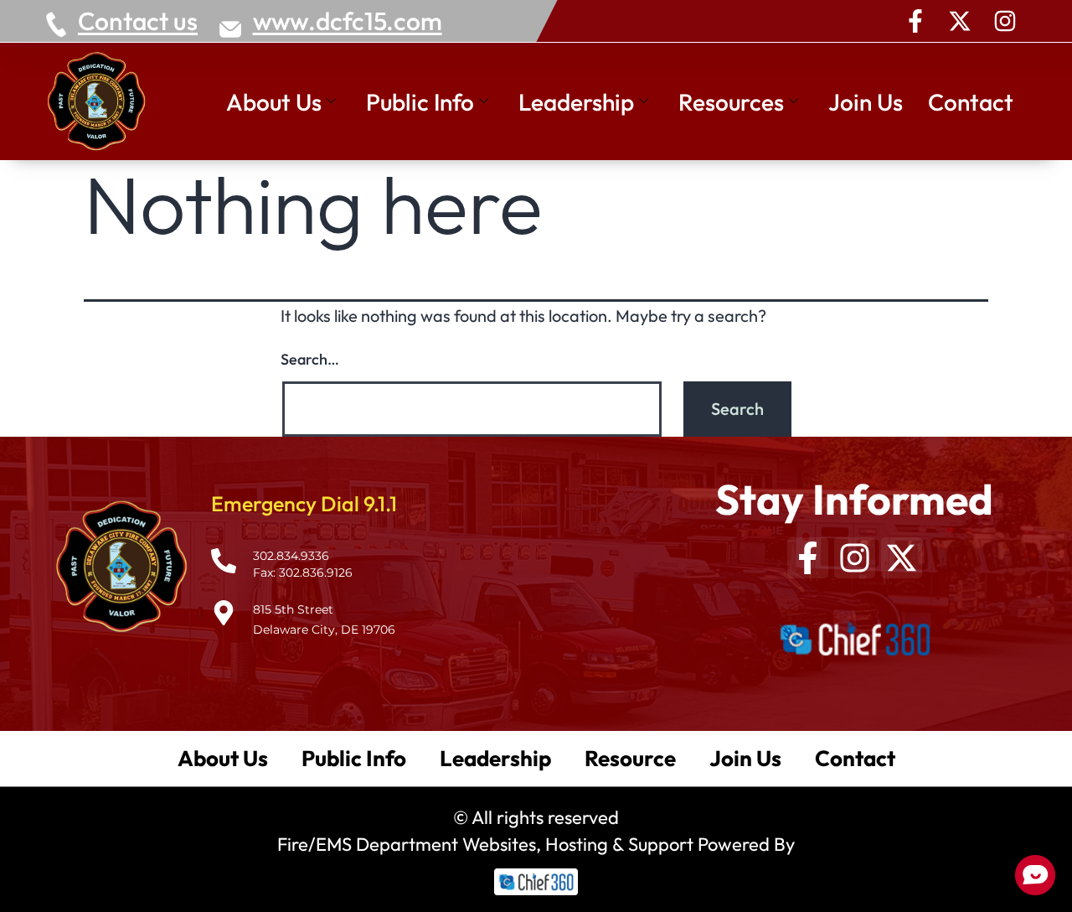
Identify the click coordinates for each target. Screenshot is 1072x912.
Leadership (576, 102)
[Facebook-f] (915, 21)
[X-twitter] (960, 21)
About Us (274, 102)
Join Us (865, 102)
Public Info (420, 102)
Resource (630, 758)
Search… (310, 359)
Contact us (138, 21)
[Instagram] (1005, 21)
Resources (731, 102)
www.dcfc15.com (347, 21)
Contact (970, 102)
